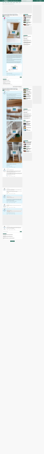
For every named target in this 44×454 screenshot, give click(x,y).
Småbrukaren (4, 170)
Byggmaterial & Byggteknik (19, 86)
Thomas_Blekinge (4, 227)
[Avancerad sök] (32, 0)
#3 (21, 188)
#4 (21, 195)
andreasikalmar (4, 93)
